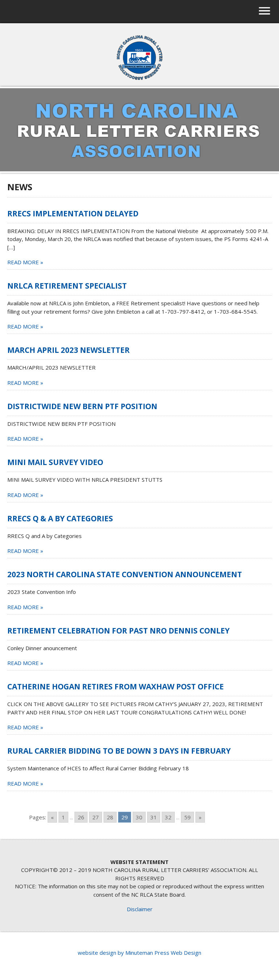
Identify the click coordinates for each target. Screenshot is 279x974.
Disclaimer (140, 909)
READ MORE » (25, 262)
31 (153, 817)
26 (81, 817)
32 (168, 817)
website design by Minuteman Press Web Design (139, 952)
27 (95, 817)
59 (187, 817)
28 (110, 817)
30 (139, 817)
